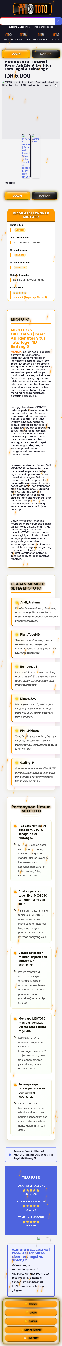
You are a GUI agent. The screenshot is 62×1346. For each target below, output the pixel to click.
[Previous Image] (5, 110)
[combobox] (27, 21)
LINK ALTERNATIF (33, 1329)
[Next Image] (57, 110)
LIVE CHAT (33, 1338)
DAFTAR (45, 53)
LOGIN (16, 53)
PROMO (33, 1303)
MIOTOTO (16, 351)
